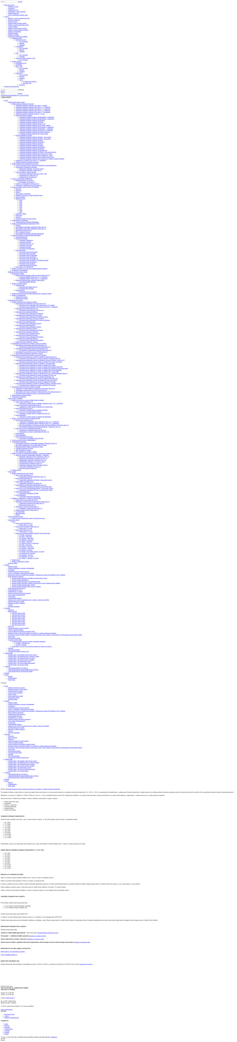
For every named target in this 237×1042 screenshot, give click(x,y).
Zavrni (3, 1040)
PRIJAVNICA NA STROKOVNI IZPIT (13, 951)
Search (20, 1)
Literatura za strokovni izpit (37, 936)
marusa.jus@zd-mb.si (86, 964)
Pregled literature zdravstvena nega (47, 933)
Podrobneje (53, 1037)
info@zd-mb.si (10, 998)
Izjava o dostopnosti (6, 1009)
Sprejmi (3, 1039)
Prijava (3, 91)
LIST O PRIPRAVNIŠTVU (9, 955)
